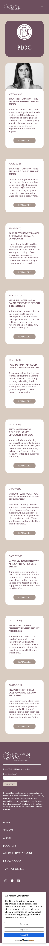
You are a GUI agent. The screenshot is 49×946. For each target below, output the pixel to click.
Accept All (24, 935)
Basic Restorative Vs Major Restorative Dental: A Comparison (24, 236)
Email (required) (10, 774)
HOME (6, 822)
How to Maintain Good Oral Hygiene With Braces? (24, 366)
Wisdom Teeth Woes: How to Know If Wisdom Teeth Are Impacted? (24, 496)
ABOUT (7, 838)
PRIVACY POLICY (12, 860)
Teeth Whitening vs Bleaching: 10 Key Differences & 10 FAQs (21, 432)
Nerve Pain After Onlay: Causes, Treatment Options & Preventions (24, 303)
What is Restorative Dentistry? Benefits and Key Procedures (24, 628)
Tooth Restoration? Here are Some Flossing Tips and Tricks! (24, 171)
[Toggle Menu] (42, 7)
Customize (24, 924)
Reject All (24, 930)
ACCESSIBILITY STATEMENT (17, 853)
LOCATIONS (9, 845)
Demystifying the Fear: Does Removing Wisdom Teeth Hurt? (22, 693)
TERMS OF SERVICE (13, 868)
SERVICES (8, 830)
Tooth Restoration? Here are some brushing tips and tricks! (24, 101)
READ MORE (27, 141)
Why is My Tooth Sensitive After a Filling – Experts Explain (24, 564)
